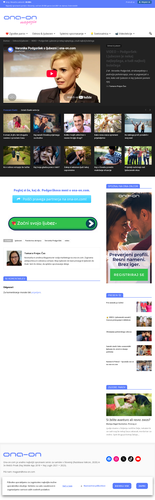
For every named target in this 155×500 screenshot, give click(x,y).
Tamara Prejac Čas (117, 86)
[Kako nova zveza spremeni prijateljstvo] (107, 123)
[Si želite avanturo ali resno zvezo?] (129, 404)
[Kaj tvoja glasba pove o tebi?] (47, 155)
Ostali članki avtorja (30, 110)
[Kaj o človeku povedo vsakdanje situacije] (107, 155)
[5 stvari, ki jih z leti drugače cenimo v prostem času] (16, 123)
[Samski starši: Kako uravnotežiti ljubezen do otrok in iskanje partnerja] (144, 350)
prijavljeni (36, 292)
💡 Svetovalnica (99, 33)
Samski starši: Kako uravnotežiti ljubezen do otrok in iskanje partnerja (118, 349)
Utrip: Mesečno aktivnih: (18, 2)
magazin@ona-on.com (24, 471)
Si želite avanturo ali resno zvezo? (128, 420)
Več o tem (67, 486)
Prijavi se (145, 2)
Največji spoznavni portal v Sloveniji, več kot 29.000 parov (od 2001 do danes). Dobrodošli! (42, 6)
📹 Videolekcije (123, 33)
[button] (150, 33)
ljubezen (18, 240)
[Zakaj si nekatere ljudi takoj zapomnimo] (77, 155)
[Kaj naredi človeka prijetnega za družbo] (47, 123)
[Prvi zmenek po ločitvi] (144, 307)
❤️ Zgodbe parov (15, 33)
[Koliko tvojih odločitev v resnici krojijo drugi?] (77, 123)
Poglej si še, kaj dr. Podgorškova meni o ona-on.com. (52, 190)
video (67, 240)
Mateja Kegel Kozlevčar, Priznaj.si (121, 424)
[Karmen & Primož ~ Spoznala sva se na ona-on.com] (144, 365)
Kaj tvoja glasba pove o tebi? (46, 167)
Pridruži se (130, 2)
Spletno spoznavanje (72, 33)
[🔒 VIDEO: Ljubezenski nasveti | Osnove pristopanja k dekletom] (144, 321)
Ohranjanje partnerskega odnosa (119, 332)
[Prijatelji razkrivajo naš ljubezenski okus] (138, 155)
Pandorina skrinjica (33, 240)
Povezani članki (10, 110)
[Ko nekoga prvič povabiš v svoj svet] (138, 123)
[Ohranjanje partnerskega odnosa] (144, 336)
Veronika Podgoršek (53, 240)
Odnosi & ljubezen (42, 33)
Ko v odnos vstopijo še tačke (16, 167)
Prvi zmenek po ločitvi (114, 303)
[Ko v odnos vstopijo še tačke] (16, 155)
